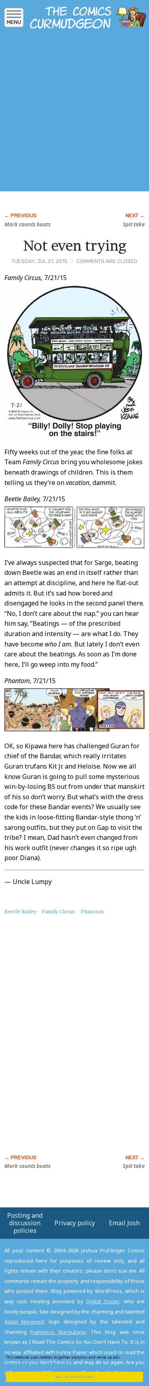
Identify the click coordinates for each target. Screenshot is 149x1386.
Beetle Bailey (20, 911)
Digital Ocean (102, 1301)
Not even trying (74, 245)
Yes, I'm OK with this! (75, 1376)
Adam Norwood (24, 1321)
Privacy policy (74, 1223)
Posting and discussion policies (25, 1223)
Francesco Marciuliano (57, 1331)
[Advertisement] (74, 112)
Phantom (92, 911)
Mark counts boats (27, 224)
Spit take (134, 224)
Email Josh (124, 1223)
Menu (14, 22)
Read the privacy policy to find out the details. (72, 1360)
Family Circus (58, 911)
